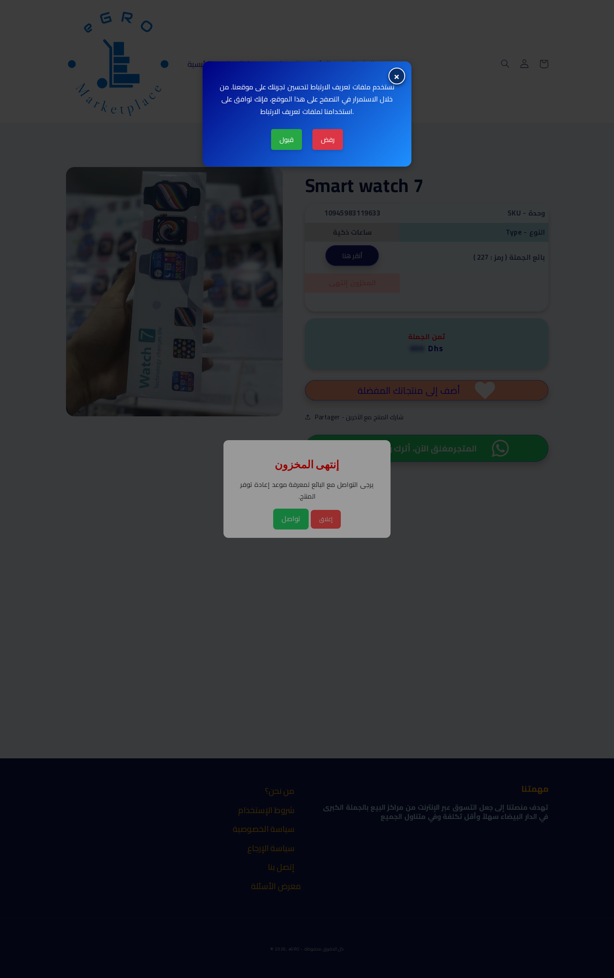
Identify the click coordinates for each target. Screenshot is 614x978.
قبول (286, 139)
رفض (328, 139)
